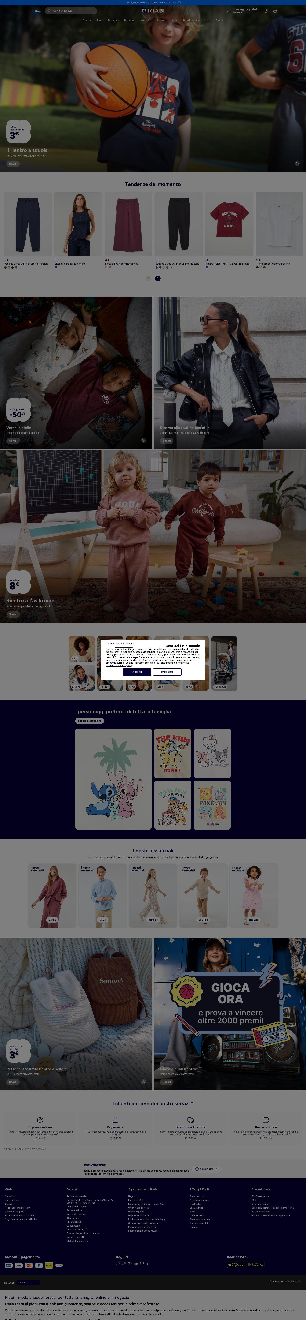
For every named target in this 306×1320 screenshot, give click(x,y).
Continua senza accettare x (120, 643)
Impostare (167, 671)
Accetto (137, 671)
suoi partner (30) (124, 649)
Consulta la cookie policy (119, 665)
